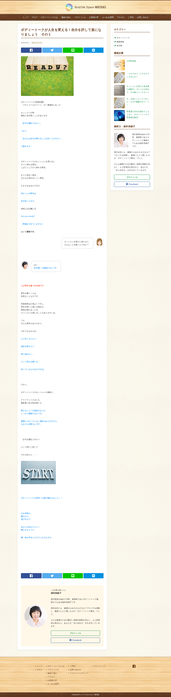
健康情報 (120, 42)
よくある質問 (53, 684)
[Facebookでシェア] (31, 50)
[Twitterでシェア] (52, 50)
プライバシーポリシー (79, 673)
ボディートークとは (55, 666)
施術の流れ (52, 673)
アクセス (51, 677)
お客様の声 (52, 680)
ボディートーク (37, 43)
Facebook (77, 640)
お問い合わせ (75, 670)
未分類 (119, 46)
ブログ (39, 670)
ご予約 (72, 666)
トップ (39, 666)
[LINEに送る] (73, 50)
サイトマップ (99, 666)
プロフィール (75, 633)
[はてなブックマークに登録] (94, 50)
